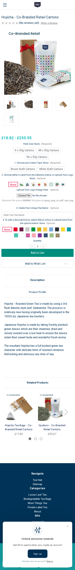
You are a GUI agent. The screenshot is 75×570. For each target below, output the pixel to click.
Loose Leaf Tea (37, 494)
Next (66, 411)
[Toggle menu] (5, 5)
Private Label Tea (37, 507)
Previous (4, 411)
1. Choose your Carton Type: (37, 162)
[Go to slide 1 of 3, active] (30, 438)
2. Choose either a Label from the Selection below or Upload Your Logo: (38, 177)
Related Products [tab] (37, 382)
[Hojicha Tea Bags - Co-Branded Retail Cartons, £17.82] (19, 407)
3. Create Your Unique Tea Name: (37, 208)
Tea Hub (37, 480)
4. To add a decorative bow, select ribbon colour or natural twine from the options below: (37, 222)
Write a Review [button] (49, 23)
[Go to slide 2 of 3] (35, 438)
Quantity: (37, 240)
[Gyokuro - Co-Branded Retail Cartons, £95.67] (52, 407)
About (37, 511)
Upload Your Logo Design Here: (38, 189)
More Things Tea (37, 503)
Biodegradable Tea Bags (37, 498)
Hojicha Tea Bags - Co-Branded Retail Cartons (19, 427)
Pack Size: (37, 144)
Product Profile (37, 292)
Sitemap (37, 484)
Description (37, 280)
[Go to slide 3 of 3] (41, 438)
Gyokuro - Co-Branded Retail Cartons (52, 427)
